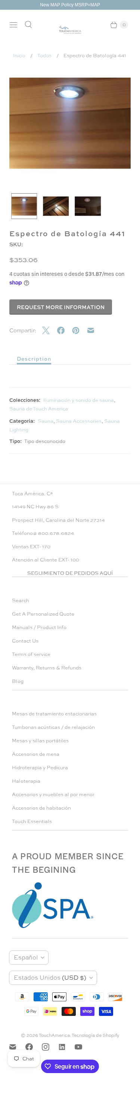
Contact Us (25, 641)
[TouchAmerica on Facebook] (33, 1047)
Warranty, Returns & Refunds (46, 668)
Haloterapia (26, 781)
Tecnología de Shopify (95, 1035)
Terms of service (31, 654)
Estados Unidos (50, 978)
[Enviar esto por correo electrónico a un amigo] (94, 330)
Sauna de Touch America (38, 409)
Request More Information (61, 307)
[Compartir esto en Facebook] (64, 330)
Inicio (19, 55)
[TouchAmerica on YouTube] (83, 1047)
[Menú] (13, 25)
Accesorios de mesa (35, 754)
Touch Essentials (32, 821)
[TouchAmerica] (70, 30)
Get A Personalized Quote (43, 614)
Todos (44, 55)
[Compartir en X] (49, 330)
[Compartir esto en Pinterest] (79, 330)
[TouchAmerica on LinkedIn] (66, 1047)
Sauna (45, 421)
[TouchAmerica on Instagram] (50, 1047)
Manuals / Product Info (39, 627)
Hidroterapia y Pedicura (40, 767)
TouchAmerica (54, 1035)
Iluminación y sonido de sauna (78, 400)
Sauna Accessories (79, 421)
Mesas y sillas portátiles (40, 740)
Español (26, 957)
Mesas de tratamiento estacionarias (54, 714)
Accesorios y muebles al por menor (53, 794)
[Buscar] (28, 25)
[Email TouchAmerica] (17, 1047)
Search (20, 600)
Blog (18, 681)
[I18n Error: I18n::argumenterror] (24, 206)
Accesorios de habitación (41, 808)
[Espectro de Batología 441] (70, 123)
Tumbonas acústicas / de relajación (53, 727)
